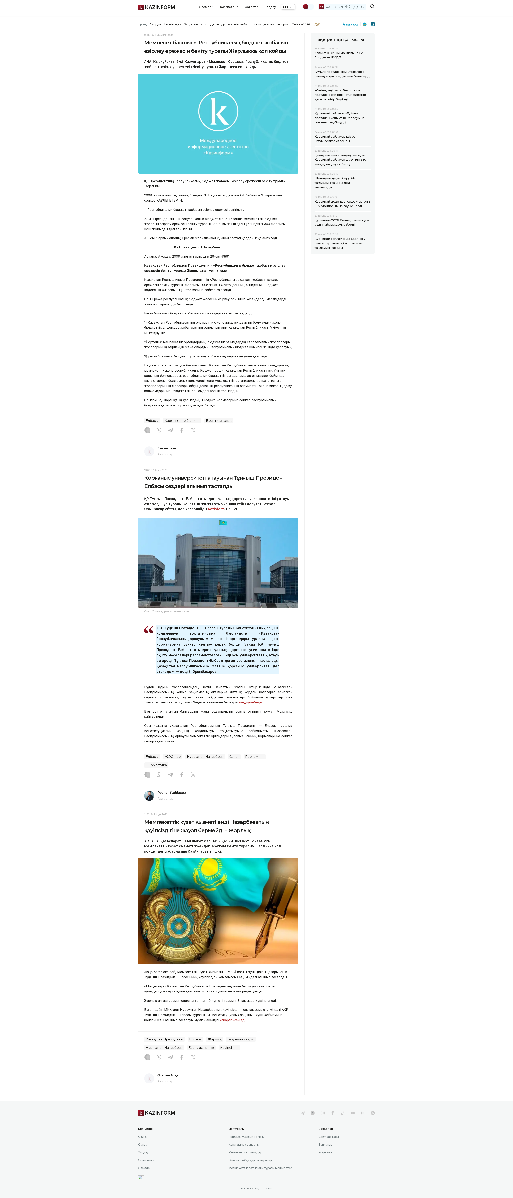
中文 (348, 7)
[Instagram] (147, 430)
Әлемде (144, 1168)
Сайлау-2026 (301, 24)
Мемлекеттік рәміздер (245, 1152)
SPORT (288, 7)
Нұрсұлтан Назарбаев (205, 757)
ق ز (356, 7)
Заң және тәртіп (195, 24)
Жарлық (215, 1039)
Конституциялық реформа (270, 24)
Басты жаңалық (219, 421)
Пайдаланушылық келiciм (246, 1137)
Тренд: (143, 24)
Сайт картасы (329, 1137)
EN (341, 7)
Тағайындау (172, 24)
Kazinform (216, 509)
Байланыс (325, 1144)
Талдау (270, 6)
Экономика (146, 1160)
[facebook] (333, 1113)
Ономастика (156, 765)
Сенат (234, 757)
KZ (321, 7)
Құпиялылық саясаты (243, 1144)
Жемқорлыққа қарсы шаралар (250, 1160)
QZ (328, 7)
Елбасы (152, 421)
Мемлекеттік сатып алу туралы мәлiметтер (260, 1168)
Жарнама (325, 1152)
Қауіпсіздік (229, 1048)
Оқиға (142, 1137)
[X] (193, 430)
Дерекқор (217, 24)
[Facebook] (182, 430)
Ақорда (155, 24)
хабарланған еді (232, 1020)
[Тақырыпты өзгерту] (308, 7)
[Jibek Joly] (352, 24)
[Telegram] (170, 430)
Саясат (143, 1144)
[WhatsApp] (159, 430)
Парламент (254, 757)
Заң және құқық (241, 1039)
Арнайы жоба (238, 24)
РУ (334, 7)
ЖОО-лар (173, 757)
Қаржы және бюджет (182, 421)
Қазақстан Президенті (164, 1039)
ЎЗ (363, 7)
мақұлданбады (250, 702)
